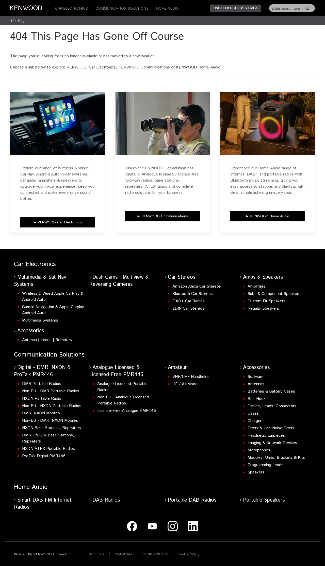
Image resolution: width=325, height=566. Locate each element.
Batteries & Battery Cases (271, 391)
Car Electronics (71, 8)
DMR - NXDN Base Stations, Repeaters (48, 438)
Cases (253, 413)
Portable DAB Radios (192, 500)
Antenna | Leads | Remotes (47, 340)
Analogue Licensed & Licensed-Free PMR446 (116, 371)
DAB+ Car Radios (188, 301)
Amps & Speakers (263, 277)
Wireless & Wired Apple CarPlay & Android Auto (52, 297)
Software (256, 377)
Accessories (30, 330)
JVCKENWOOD (155, 554)
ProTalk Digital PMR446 (44, 456)
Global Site (124, 554)
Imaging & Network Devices (272, 443)
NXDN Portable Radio (41, 398)
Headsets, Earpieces (266, 435)
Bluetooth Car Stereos (192, 294)
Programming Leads (265, 465)
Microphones (259, 450)
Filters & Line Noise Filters (271, 428)
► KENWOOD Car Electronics (57, 222)
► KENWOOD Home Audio (267, 216)
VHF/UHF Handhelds (190, 377)
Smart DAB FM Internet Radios (43, 504)
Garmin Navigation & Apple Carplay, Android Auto (53, 310)
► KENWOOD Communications (162, 216)
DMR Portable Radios (41, 384)
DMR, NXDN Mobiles (41, 413)
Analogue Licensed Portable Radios (122, 387)
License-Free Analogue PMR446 (126, 411)
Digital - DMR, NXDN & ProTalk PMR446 (42, 371)
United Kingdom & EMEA (235, 8)
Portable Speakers (264, 500)
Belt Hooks (258, 399)
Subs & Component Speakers (274, 294)
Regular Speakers (263, 308)
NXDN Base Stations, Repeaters (51, 428)
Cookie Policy (188, 554)
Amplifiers (256, 286)
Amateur (177, 367)
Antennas (256, 384)
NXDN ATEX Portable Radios (48, 449)
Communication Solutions (122, 8)
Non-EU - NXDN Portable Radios (51, 406)
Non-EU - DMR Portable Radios (50, 391)
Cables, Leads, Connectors (272, 406)
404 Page (18, 20)
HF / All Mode (185, 384)
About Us (96, 554)
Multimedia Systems (40, 320)
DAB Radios (106, 500)
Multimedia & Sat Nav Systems (40, 281)
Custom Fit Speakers (266, 301)
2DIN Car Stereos (188, 308)
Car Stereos (181, 277)
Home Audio (167, 8)
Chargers (256, 421)
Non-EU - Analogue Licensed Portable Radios (123, 400)
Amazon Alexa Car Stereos (196, 286)
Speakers (256, 472)
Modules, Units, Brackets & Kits (276, 458)
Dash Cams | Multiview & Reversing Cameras (119, 281)
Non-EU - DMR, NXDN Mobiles (50, 420)
